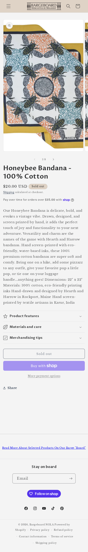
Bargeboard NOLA (41, 524)
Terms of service (62, 536)
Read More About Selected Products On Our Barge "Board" (44, 447)
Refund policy (63, 529)
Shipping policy (46, 542)
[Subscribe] (70, 478)
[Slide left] (34, 159)
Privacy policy (40, 529)
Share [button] (12, 388)
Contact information (33, 536)
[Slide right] (53, 159)
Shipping (8, 192)
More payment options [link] (44, 376)
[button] (8, 6)
